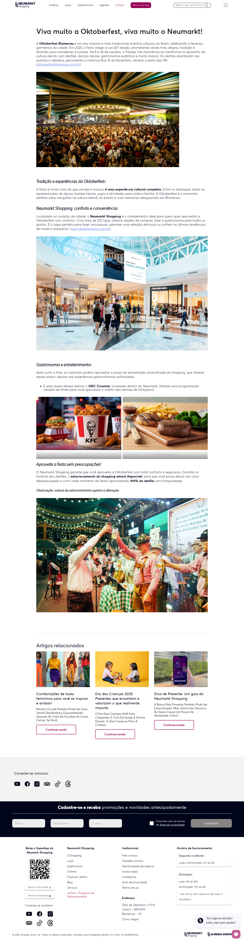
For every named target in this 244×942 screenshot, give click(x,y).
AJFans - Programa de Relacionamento (80, 894)
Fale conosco (130, 855)
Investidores (129, 877)
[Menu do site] (226, 5)
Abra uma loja (140, 5)
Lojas (68, 5)
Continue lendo (56, 729)
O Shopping (74, 855)
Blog (70, 882)
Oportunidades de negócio (138, 866)
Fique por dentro (77, 877)
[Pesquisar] (208, 5)
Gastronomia (85, 5)
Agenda (104, 5)
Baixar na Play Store (38, 887)
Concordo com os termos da (170, 823)
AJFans (119, 5)
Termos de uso (130, 887)
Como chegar (130, 919)
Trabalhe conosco (132, 861)
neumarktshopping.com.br (90, 229)
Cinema (53, 5)
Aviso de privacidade (172, 824)
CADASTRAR (211, 823)
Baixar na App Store (39, 895)
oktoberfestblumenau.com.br (58, 64)
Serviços (72, 887)
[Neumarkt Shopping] (25, 4)
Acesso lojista (130, 871)
